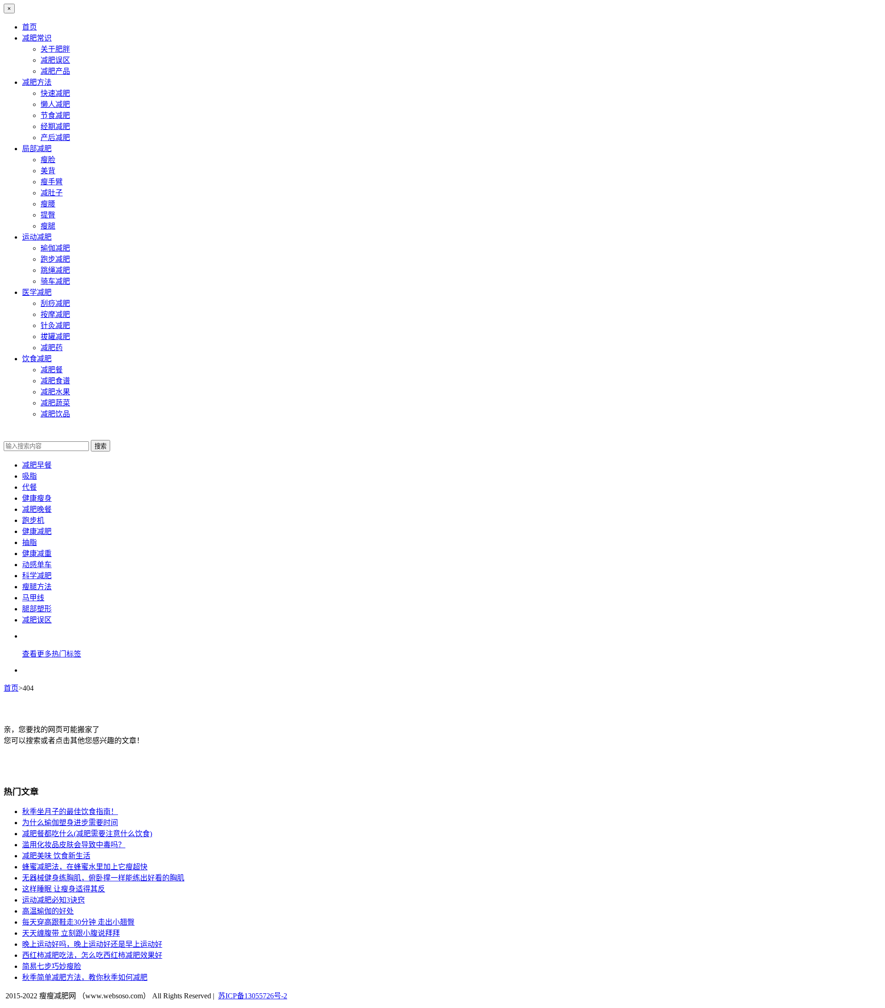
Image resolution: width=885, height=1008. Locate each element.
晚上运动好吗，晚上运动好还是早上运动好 (92, 944)
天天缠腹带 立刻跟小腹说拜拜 (71, 933)
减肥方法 (37, 82)
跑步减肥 (55, 259)
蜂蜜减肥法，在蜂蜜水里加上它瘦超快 (85, 867)
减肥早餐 (37, 465)
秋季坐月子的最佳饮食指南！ (70, 811)
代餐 (29, 487)
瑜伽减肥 (55, 248)
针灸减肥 (55, 325)
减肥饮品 (55, 414)
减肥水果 (55, 392)
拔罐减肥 (55, 336)
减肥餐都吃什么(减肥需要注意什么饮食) (87, 834)
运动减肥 (37, 237)
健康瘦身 (37, 498)
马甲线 (33, 598)
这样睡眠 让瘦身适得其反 (63, 889)
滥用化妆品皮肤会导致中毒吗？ (73, 845)
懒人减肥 (55, 104)
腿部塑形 (37, 609)
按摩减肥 (55, 314)
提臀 (48, 215)
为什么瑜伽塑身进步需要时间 (70, 822)
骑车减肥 (55, 281)
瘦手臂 (52, 182)
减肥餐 (52, 370)
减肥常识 (37, 38)
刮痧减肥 (55, 303)
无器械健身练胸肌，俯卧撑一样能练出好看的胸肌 (103, 878)
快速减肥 (55, 93)
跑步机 (33, 520)
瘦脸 (48, 160)
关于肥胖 (55, 49)
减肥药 (52, 348)
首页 (29, 27)
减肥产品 (55, 71)
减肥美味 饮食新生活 (56, 856)
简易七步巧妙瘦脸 (51, 966)
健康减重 (37, 553)
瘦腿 (48, 226)
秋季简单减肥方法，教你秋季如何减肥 (85, 977)
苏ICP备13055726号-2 (252, 996)
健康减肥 (37, 531)
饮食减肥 (37, 359)
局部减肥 (37, 148)
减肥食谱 (55, 381)
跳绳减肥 (55, 270)
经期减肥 (55, 126)
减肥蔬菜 (55, 403)
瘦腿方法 (37, 587)
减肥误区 (55, 60)
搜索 (100, 446)
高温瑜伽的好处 (48, 911)
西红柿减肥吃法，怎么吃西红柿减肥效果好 (92, 955)
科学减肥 (37, 576)
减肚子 (52, 193)
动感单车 (37, 564)
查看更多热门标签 (51, 654)
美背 (48, 171)
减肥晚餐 (37, 509)
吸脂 (29, 476)
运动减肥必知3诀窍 (53, 900)
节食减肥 (55, 115)
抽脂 (29, 542)
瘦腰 (48, 204)
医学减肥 (37, 292)
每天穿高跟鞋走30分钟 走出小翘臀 (78, 922)
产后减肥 (55, 137)
